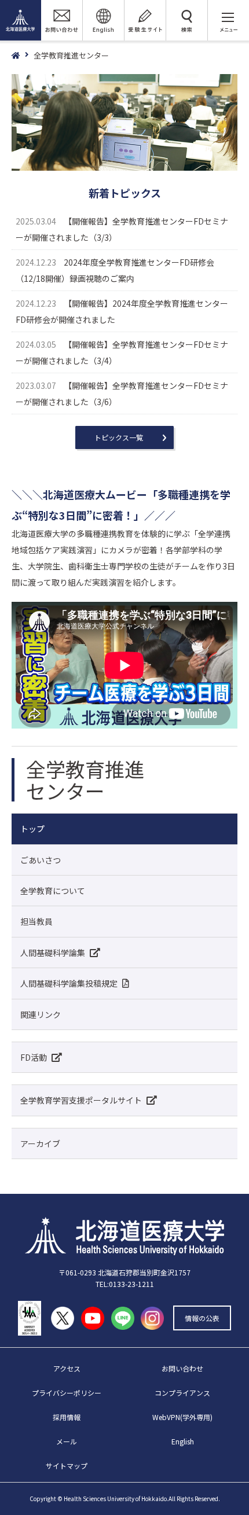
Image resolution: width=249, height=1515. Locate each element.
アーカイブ (40, 1143)
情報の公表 (202, 1318)
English (182, 1441)
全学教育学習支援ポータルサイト (81, 1100)
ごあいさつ (40, 860)
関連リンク (40, 1014)
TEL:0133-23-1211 (125, 1284)
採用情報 (66, 1417)
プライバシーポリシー (66, 1393)
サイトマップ (66, 1465)
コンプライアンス (182, 1393)
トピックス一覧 (118, 437)
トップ (32, 828)
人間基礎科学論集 (52, 952)
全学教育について (52, 890)
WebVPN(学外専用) (182, 1417)
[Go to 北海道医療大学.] (23, 55)
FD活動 (33, 1057)
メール (66, 1441)
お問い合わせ (182, 1368)
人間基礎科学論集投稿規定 (69, 983)
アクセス (66, 1368)
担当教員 (36, 921)
